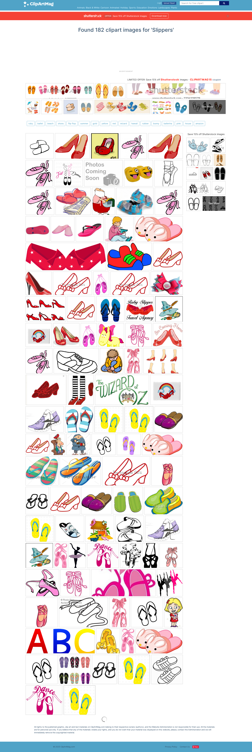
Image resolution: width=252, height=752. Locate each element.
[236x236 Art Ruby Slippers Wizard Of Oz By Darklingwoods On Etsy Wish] (66, 336)
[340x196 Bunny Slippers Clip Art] (159, 642)
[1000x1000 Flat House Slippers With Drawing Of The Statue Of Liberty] (70, 530)
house (188, 123)
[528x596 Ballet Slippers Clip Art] (170, 583)
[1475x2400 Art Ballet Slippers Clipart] (89, 336)
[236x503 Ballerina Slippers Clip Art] (60, 556)
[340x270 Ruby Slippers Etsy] (46, 391)
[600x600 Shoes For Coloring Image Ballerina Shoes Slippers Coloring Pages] (168, 174)
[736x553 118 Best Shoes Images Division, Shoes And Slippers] (45, 420)
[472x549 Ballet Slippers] (171, 556)
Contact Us (185, 747)
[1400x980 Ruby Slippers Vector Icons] (163, 362)
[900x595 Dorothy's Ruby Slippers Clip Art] (130, 284)
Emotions (152, 7)
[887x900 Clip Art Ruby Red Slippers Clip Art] (111, 336)
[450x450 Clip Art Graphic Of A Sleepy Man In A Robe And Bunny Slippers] (78, 445)
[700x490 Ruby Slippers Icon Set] (45, 310)
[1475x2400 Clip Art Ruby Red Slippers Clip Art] (101, 284)
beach (50, 123)
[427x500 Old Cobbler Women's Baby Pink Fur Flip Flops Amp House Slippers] (62, 230)
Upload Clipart (169, 3)
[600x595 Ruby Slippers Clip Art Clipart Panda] (38, 284)
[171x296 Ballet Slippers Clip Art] (150, 556)
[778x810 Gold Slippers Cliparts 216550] (39, 362)
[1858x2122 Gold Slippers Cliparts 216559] (108, 642)
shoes (61, 123)
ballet (40, 123)
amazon (199, 123)
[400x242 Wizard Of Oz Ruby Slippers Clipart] (122, 391)
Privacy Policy (171, 747)
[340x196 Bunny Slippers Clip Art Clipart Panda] (159, 230)
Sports (132, 7)
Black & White (92, 7)
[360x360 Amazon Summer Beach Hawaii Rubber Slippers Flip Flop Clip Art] (103, 445)
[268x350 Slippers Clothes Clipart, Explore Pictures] (103, 202)
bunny (156, 123)
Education (142, 7)
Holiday (124, 7)
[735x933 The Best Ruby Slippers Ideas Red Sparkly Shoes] (81, 391)
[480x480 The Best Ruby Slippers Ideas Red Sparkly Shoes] (140, 310)
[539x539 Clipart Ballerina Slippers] (138, 336)
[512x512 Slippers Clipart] (110, 310)
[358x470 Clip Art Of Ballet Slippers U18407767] (130, 556)
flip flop (72, 123)
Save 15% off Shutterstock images (206, 134)
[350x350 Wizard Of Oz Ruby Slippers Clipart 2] (166, 391)
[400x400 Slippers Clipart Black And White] (130, 530)
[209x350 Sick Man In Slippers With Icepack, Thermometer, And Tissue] (58, 445)
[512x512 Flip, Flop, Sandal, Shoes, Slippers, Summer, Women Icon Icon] (167, 670)
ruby (30, 123)
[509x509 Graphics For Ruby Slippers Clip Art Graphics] (168, 257)
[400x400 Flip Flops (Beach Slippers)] (75, 670)
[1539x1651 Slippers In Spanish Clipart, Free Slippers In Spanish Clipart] (39, 174)
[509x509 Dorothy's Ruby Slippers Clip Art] (37, 445)
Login (159, 3)
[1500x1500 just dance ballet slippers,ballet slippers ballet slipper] (68, 174)
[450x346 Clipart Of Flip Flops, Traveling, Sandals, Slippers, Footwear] (80, 472)
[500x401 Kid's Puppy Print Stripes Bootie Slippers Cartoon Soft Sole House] (135, 202)
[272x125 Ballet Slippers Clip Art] (123, 584)
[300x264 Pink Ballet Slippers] (42, 584)
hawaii (134, 123)
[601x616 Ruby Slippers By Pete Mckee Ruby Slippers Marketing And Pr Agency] (104, 147)
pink (179, 123)
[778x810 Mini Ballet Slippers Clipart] (40, 202)
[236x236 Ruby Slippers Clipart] (81, 310)
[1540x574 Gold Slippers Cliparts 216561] (66, 258)
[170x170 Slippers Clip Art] (128, 502)
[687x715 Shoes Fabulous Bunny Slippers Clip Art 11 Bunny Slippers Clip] (133, 147)
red (114, 123)
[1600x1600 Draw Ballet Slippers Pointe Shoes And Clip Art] (167, 472)
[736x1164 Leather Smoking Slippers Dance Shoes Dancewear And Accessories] (119, 613)
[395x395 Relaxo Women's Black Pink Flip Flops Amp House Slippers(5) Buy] (89, 230)
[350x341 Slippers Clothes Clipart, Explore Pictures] (119, 230)
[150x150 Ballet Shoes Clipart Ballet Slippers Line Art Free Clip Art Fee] (75, 584)
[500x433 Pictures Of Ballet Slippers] (44, 701)
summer (84, 123)
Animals (81, 7)
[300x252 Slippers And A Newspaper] (73, 202)
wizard (123, 123)
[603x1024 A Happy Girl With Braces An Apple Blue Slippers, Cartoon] (173, 613)
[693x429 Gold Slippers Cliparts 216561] (76, 362)
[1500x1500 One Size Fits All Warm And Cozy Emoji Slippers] (138, 174)
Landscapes (164, 7)
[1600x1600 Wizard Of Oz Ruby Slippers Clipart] (169, 310)
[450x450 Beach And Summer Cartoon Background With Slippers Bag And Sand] (100, 530)
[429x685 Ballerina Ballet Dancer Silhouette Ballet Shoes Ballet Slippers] (77, 556)
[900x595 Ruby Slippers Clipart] (72, 284)
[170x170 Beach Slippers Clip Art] (129, 445)
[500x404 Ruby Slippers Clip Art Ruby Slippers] (72, 147)
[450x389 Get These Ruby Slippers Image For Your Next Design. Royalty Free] (168, 336)
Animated (114, 7)
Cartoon (105, 7)
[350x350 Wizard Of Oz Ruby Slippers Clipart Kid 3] (39, 336)
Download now (159, 16)
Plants (174, 7)
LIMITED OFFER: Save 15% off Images (157, 79)
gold (95, 123)
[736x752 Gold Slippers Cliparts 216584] (79, 420)
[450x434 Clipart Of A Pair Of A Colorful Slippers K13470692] (42, 472)
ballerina (168, 123)
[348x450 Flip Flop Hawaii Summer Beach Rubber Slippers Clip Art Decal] (37, 502)
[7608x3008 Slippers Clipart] (60, 642)
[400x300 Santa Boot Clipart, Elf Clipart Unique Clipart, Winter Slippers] (103, 174)
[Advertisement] (126, 52)
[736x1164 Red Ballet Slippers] (133, 362)
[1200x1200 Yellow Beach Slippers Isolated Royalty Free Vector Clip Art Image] (109, 420)
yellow (105, 123)
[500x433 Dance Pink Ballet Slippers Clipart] (103, 556)
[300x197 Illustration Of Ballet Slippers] (83, 614)
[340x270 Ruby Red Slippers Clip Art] (167, 284)
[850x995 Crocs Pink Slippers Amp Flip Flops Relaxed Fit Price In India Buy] (37, 230)
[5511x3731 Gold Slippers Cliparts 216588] (129, 258)
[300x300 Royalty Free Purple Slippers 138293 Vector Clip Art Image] (169, 420)
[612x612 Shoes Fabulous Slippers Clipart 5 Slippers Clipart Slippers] (40, 147)
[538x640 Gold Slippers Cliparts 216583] (111, 362)
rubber (145, 123)
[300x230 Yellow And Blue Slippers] (163, 501)
